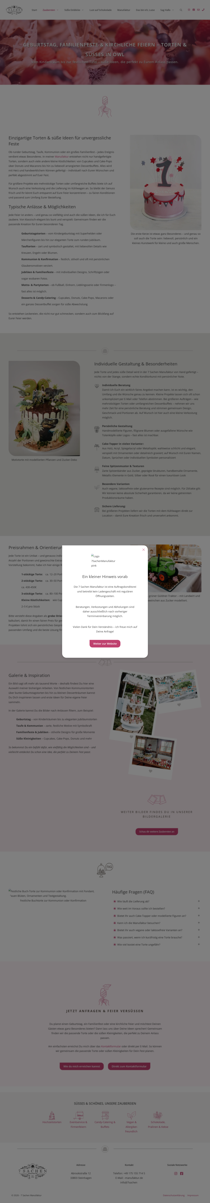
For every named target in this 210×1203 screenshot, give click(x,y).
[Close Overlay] (143, 549)
